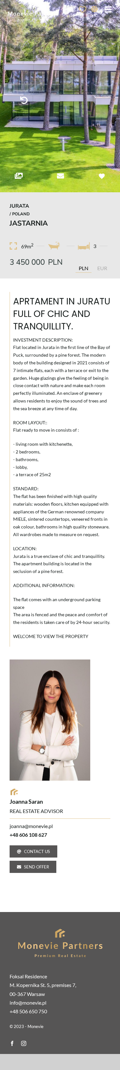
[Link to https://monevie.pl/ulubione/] (82, 9)
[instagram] (23, 1043)
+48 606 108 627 (28, 835)
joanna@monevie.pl (31, 826)
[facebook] (12, 1043)
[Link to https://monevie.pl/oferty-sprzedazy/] (24, 100)
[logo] (60, 928)
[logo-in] (33, 4)
